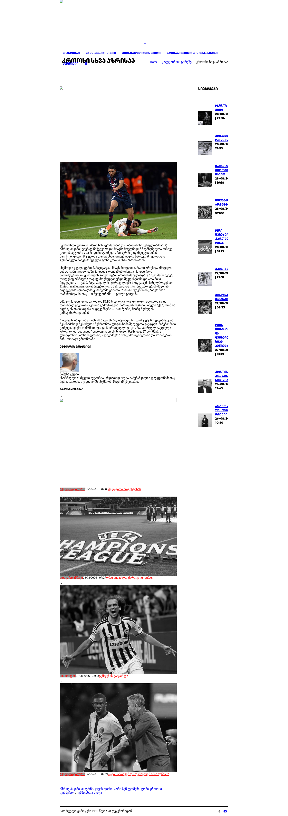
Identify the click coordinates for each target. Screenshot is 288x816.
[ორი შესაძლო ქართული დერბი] (205, 246)
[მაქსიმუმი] (205, 278)
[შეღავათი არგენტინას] (205, 212)
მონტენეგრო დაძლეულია (226, 138)
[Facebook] (219, 811)
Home (154, 61)
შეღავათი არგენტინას (124, 489)
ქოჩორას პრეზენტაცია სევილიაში (226, 376)
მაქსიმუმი (223, 269)
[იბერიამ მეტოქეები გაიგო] (205, 179)
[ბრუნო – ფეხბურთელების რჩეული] (205, 420)
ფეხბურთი (67, 792)
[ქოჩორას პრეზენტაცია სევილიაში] (205, 385)
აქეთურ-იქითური (72, 489)
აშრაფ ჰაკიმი (70, 789)
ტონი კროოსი (151, 789)
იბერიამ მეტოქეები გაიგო (224, 170)
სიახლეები (68, 675)
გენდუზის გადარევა (113, 675)
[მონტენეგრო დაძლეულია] (205, 147)
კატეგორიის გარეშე (177, 61)
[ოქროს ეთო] (205, 117)
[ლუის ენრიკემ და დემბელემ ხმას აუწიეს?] (205, 345)
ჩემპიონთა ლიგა (89, 792)
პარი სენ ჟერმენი (126, 789)
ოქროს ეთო (221, 108)
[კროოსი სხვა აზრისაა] (118, 121)
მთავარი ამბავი (71, 577)
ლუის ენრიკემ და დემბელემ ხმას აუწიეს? (138, 774)
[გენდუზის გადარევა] (205, 306)
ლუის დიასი (103, 789)
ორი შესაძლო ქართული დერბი (129, 577)
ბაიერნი (87, 789)
